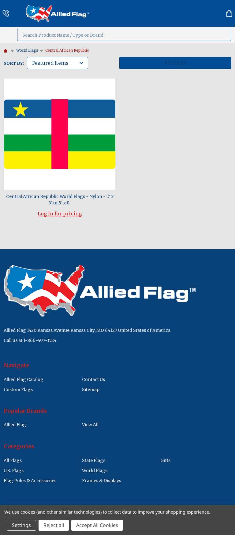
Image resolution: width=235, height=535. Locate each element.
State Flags (93, 460)
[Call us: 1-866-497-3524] (6, 13)
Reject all (53, 525)
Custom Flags (18, 389)
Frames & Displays (101, 480)
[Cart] (229, 13)
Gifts (165, 460)
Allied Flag (15, 424)
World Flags (94, 470)
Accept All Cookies (97, 525)
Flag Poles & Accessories (30, 480)
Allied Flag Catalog (23, 379)
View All (90, 424)
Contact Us (93, 379)
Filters (175, 63)
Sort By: (14, 63)
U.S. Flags (14, 470)
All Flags (13, 460)
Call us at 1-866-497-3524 (30, 340)
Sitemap (90, 389)
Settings (21, 525)
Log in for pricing (60, 214)
